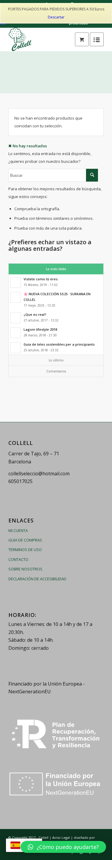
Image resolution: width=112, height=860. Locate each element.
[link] (81, 39)
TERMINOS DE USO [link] (25, 549)
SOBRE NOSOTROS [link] (25, 569)
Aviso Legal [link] (61, 837)
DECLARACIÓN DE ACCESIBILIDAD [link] (37, 578)
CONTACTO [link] (18, 559)
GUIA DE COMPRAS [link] (25, 540)
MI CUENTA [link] (18, 530)
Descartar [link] (56, 17)
